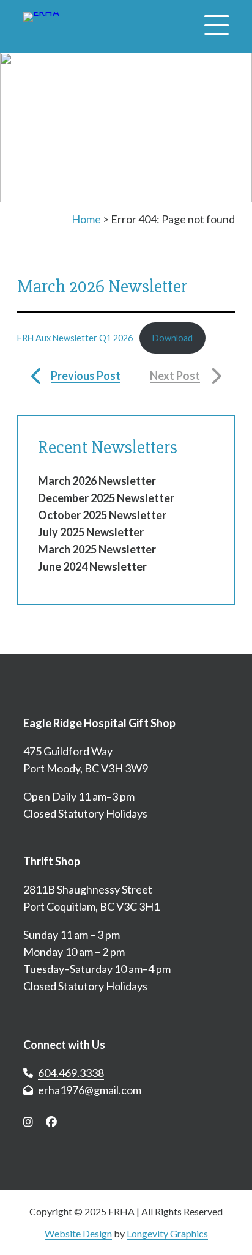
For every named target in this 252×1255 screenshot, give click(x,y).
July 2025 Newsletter (91, 532)
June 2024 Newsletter (92, 566)
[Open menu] (216, 26)
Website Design (78, 1233)
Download (172, 338)
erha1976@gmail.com (89, 1090)
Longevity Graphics (167, 1233)
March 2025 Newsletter (97, 549)
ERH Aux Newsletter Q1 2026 (75, 338)
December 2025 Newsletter (106, 498)
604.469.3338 (71, 1072)
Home (86, 219)
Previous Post (85, 375)
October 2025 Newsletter (102, 515)
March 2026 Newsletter (97, 480)
